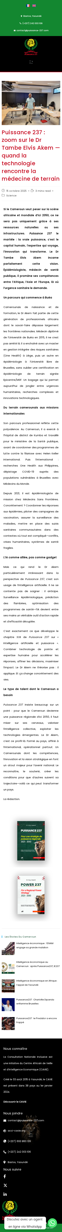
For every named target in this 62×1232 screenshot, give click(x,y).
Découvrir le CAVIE (14, 1101)
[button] (31, 62)
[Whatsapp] (52, 1223)
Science (11, 195)
